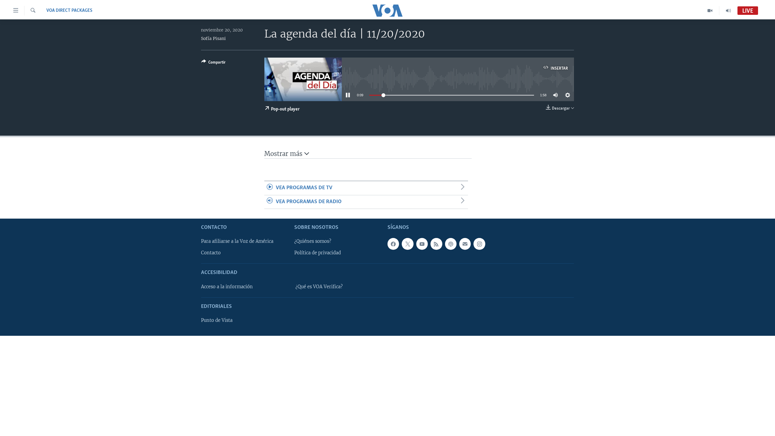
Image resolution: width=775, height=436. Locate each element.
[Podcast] (451, 243)
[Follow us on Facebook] (393, 243)
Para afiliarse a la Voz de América (237, 241)
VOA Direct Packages (69, 10)
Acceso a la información (227, 286)
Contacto (211, 253)
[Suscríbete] (465, 243)
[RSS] (436, 243)
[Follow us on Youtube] (422, 243)
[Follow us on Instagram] (479, 243)
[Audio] (728, 10)
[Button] (213, 63)
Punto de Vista (216, 320)
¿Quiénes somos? (312, 241)
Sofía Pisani (213, 38)
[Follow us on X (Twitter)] (407, 243)
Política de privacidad (317, 253)
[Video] (710, 10)
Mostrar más (284, 153)
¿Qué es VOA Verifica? (319, 286)
